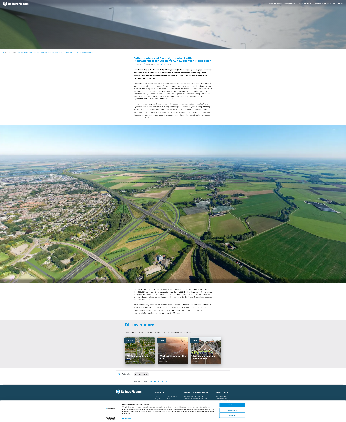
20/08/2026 (173, 350)
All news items (141, 374)
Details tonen (126, 418)
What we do (289, 4)
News (157, 396)
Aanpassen (231, 410)
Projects (157, 399)
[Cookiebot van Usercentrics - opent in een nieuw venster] (110, 418)
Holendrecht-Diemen (140, 350)
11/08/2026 (206, 350)
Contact (169, 399)
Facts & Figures (172, 396)
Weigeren (232, 415)
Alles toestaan (232, 405)
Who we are (274, 4)
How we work (305, 4)
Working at (338, 3)
